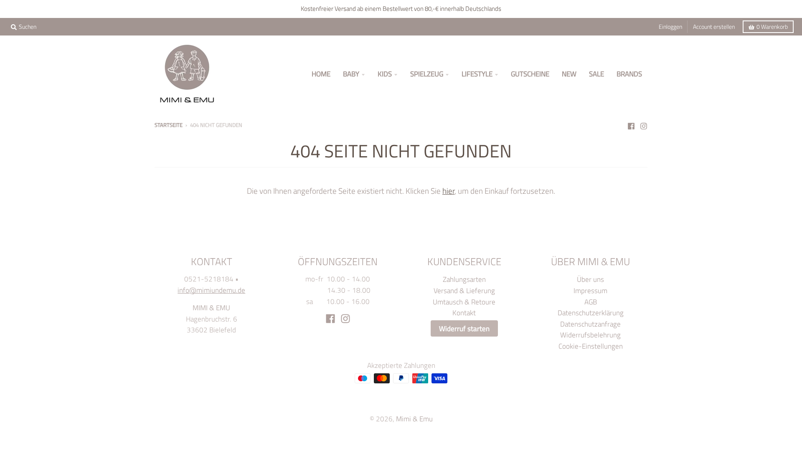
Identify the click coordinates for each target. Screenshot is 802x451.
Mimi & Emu (414, 418)
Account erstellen (714, 26)
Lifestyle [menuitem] (477, 73)
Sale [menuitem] (596, 73)
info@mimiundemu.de (211, 290)
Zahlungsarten (464, 279)
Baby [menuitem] (351, 73)
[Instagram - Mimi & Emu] (643, 124)
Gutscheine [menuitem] (530, 73)
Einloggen (670, 26)
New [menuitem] (569, 73)
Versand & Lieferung (464, 290)
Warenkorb (772, 26)
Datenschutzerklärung (591, 312)
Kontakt (464, 312)
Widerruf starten (464, 328)
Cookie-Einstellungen (590, 346)
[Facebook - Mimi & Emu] (631, 124)
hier (448, 191)
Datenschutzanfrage (590, 324)
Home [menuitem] (321, 73)
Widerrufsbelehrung (590, 334)
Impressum (590, 290)
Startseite (169, 125)
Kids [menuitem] (385, 73)
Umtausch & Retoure (464, 301)
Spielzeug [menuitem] (426, 73)
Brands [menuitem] (629, 73)
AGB (590, 301)
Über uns (590, 279)
